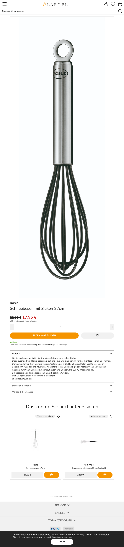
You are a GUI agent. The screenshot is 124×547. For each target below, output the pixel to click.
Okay (62, 541)
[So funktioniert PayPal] (55, 527)
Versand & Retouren (23, 391)
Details (16, 353)
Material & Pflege (21, 385)
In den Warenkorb (44, 335)
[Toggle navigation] (4, 4)
